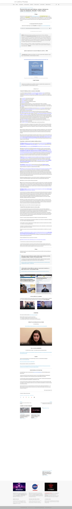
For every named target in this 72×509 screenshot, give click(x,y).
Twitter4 (21, 501)
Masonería (21, 395)
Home (14, 4)
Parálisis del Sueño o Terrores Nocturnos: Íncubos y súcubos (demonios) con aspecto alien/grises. (35, 416)
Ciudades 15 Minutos (31, 500)
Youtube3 (14, 503)
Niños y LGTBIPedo (34, 502)
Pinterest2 (17, 502)
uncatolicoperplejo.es (31, 507)
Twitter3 (19, 501)
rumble (22, 500)
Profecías (31, 4)
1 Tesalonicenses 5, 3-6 (19, 496)
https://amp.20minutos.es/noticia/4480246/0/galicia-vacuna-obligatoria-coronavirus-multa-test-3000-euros (35, 271)
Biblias (17, 4)
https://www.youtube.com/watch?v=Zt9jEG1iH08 (27, 361)
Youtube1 (22, 502)
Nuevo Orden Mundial (26, 395)
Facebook (17, 500)
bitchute (24, 500)
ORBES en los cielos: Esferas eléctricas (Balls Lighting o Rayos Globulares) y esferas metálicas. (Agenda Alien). (47, 473)
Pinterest (14, 502)
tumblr (19, 502)
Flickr (16, 503)
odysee (20, 500)
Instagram (24, 501)
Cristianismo (21, 4)
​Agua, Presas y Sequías (37, 501)
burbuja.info (14, 500)
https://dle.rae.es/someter (33, 314)
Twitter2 (16, 501)
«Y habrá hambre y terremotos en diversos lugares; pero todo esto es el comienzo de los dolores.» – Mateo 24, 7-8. (25, 416)
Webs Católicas (36, 4)
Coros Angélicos (26, 4)
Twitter (14, 501)
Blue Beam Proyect (37, 500)
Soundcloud (18, 503)
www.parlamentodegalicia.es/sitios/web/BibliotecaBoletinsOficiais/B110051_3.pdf (36, 59)
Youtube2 (24, 502)
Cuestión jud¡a (39, 502)
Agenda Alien (44, 470)
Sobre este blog (48, 4)
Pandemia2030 (32, 395)
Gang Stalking (42, 4)
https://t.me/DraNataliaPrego (45, 25)
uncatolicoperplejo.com (24, 507)
